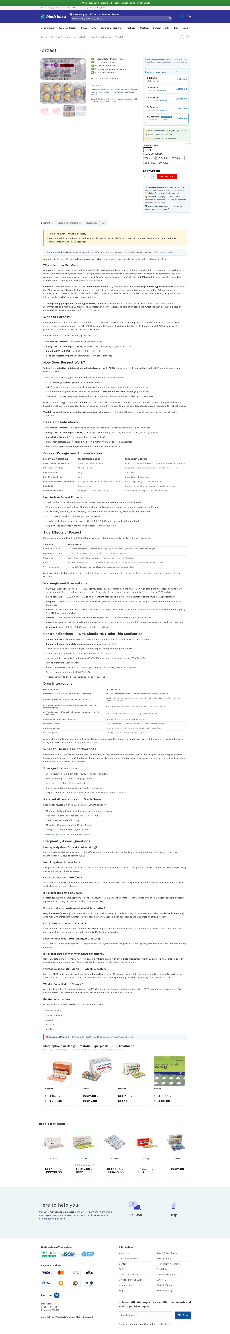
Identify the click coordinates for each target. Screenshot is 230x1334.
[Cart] (189, 17)
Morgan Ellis (171, 59)
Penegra (115, 1159)
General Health (161, 28)
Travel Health (181, 28)
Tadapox (84, 1159)
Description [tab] (47, 223)
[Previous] (39, 1154)
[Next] (191, 1154)
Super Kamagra (54, 1015)
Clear (188, 144)
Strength (147, 145)
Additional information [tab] (69, 223)
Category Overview (60, 37)
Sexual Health (88, 28)
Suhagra (50, 829)
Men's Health (80, 37)
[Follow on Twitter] (56, 1295)
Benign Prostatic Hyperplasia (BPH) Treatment (119, 89)
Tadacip (50, 820)
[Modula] (53, 1142)
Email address (129, 1315)
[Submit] (170, 18)
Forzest (128, 99)
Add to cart (167, 176)
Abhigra (50, 1029)
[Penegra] (115, 1142)
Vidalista (50, 815)
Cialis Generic (101, 99)
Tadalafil (119, 37)
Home (44, 37)
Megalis (50, 825)
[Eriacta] (177, 1142)
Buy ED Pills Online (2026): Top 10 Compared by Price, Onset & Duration (101, 1037)
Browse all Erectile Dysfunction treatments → (70, 834)
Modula (50, 811)
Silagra (49, 1020)
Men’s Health (47, 28)
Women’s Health (67, 28)
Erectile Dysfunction (101, 37)
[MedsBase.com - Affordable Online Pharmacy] (52, 16)
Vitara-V (50, 1024)
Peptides (144, 28)
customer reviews (167, 252)
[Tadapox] (84, 1142)
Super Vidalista (53, 1010)
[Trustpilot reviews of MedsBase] (51, 1254)
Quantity (147, 154)
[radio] (147, 150)
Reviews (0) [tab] (91, 223)
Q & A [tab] (104, 223)
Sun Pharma (104, 102)
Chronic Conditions (111, 28)
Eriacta (177, 1159)
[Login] (182, 16)
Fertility (131, 28)
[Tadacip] (146, 1142)
